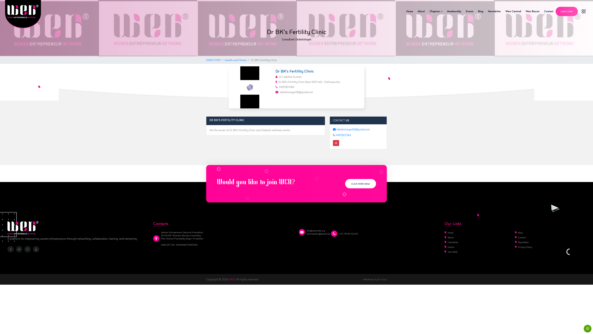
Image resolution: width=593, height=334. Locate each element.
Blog (480, 11)
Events (469, 11)
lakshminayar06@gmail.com (296, 92)
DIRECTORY (213, 60)
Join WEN (452, 251)
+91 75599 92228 (348, 233)
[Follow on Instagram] (27, 249)
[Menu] (584, 11)
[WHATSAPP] (587, 328)
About (421, 11)
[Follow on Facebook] (10, 249)
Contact (548, 11)
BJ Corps (382, 279)
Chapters (434, 11)
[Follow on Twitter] (19, 249)
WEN (232, 279)
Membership (454, 11)
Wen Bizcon (532, 11)
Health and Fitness (236, 60)
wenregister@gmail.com (318, 233)
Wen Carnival (513, 11)
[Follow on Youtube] (36, 249)
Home (409, 11)
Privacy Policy (525, 246)
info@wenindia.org (316, 230)
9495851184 (286, 87)
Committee (453, 242)
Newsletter (494, 11)
